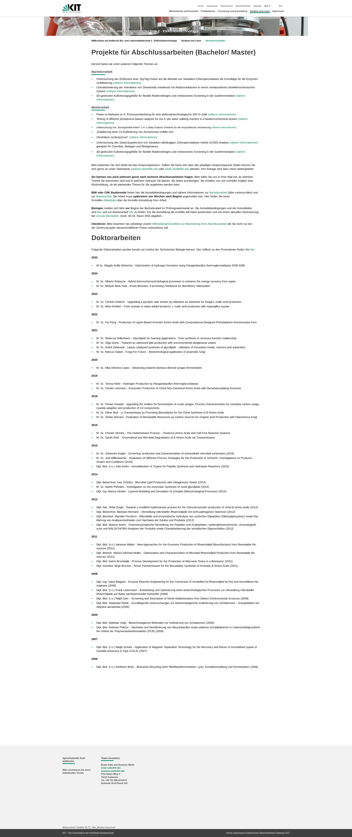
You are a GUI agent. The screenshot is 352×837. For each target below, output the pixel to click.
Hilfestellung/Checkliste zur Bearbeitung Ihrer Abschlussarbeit (189, 223)
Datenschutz (227, 6)
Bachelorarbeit (218, 192)
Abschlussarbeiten (215, 41)
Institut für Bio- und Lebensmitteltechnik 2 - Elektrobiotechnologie (145, 31)
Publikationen (208, 11)
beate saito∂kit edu (111, 768)
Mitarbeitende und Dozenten (183, 11)
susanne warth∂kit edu (113, 771)
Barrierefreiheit (243, 6)
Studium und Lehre (260, 11)
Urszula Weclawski (107, 215)
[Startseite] (288, 11)
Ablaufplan (110, 200)
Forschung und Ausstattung (232, 11)
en (280, 6)
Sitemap (257, 6)
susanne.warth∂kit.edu (144, 168)
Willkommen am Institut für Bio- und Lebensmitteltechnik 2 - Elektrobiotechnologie (134, 41)
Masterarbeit (104, 196)
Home (201, 6)
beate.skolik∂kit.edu (177, 168)
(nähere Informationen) (127, 82)
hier (99, 212)
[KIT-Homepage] (72, 8)
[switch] (288, 6)
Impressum (212, 6)
